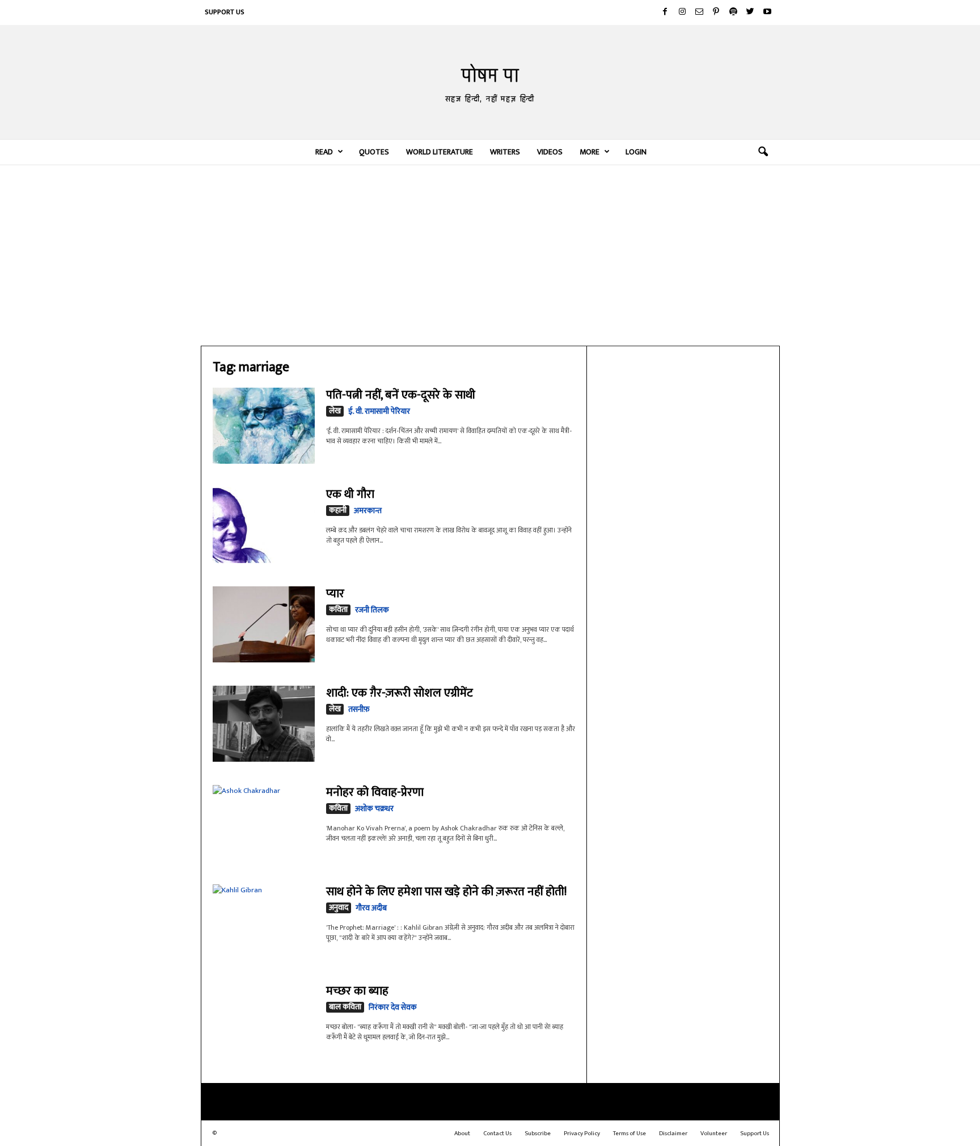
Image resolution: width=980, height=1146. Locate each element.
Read (324, 151)
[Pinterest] (716, 12)
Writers (505, 151)
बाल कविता (345, 1007)
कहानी (338, 510)
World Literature (439, 151)
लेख (335, 411)
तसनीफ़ (358, 709)
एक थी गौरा (350, 494)
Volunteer (713, 1133)
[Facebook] (665, 12)
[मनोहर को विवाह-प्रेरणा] (264, 819)
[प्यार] (264, 624)
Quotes (374, 151)
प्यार (335, 593)
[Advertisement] (490, 254)
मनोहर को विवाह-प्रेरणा (375, 792)
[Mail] (699, 12)
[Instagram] (682, 12)
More (589, 151)
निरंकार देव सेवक (393, 1007)
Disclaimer (673, 1133)
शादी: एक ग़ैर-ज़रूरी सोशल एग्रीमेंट (399, 693)
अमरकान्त (368, 510)
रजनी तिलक (372, 609)
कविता (338, 610)
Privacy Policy (582, 1133)
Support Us (224, 12)
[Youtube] (767, 12)
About (462, 1133)
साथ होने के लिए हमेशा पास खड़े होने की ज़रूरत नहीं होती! (446, 891)
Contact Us (497, 1133)
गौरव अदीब (371, 907)
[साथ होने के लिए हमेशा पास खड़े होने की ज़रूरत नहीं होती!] (264, 918)
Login (636, 151)
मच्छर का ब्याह (357, 991)
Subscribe (538, 1133)
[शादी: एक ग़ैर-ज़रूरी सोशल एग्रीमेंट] (264, 724)
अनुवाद (338, 907)
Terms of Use (629, 1133)
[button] (762, 152)
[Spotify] (733, 12)
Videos (550, 151)
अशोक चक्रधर (374, 808)
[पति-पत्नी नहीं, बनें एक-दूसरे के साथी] (264, 426)
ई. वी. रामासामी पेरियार (379, 411)
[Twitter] (750, 12)
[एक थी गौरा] (264, 525)
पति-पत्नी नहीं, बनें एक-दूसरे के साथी (400, 395)
